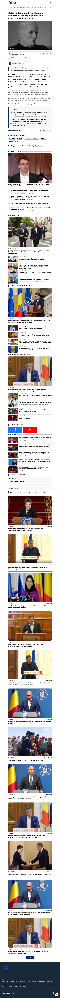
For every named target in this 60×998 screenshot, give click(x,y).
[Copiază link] (40, 53)
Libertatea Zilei (53, 984)
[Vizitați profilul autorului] (9, 53)
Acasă (11, 7)
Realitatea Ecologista (31, 981)
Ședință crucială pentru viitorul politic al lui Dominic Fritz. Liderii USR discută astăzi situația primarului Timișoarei (30, 197)
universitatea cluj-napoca (32, 138)
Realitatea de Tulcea (24, 986)
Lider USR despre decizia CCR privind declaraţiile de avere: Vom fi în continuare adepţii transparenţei (35, 438)
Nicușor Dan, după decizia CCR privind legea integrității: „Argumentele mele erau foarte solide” (25, 529)
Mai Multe (30, 957)
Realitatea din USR (18, 54)
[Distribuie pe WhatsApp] (47, 53)
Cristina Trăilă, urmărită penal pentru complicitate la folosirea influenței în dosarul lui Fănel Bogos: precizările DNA (34, 335)
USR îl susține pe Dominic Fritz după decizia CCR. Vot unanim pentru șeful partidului (30, 124)
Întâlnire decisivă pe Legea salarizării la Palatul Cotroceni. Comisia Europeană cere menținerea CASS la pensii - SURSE (35, 341)
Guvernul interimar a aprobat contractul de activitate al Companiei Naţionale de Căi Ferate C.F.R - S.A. (34, 258)
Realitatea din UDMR (44, 984)
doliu (16, 141)
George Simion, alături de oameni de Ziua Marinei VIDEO (25, 760)
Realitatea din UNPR (6, 984)
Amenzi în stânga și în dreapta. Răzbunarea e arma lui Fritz (29, 116)
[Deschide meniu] (50, 3)
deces (11, 141)
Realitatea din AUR (15, 984)
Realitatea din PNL (41, 981)
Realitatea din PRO (34, 984)
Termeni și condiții (10, 973)
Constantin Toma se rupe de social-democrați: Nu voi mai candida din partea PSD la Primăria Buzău (35, 327)
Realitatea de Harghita (13, 986)
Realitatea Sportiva (13, 981)
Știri (14, 7)
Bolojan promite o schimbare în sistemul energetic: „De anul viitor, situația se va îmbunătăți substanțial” (29, 798)
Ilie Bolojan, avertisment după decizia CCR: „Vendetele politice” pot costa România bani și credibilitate (34, 280)
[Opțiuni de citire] (57, 995)
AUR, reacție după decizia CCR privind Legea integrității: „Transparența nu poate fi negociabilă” (25, 645)
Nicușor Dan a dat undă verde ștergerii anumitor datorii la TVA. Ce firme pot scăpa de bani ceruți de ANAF (29, 321)
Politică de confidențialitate (21, 973)
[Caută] (46, 3)
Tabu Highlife (4, 986)
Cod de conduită (32, 973)
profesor (19, 138)
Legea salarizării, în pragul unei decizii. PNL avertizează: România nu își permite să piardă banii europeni (29, 913)
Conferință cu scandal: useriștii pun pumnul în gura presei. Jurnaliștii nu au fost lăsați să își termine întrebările (29, 120)
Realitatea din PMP (51, 981)
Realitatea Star (22, 981)
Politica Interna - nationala (15, 188)
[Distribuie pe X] (50, 53)
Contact (3, 973)
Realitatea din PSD (25, 984)
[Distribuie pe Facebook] (44, 53)
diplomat (43, 138)
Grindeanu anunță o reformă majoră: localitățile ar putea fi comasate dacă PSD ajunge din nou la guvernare (26, 836)
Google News (39, 146)
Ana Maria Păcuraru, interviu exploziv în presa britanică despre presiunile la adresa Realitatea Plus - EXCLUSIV (29, 191)
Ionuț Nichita (48, 526)
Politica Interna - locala (21, 7)
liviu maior (12, 138)
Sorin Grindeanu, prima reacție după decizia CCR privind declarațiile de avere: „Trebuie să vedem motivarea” (29, 684)
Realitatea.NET (5, 981)
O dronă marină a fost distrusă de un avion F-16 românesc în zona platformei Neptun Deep (35, 273)
